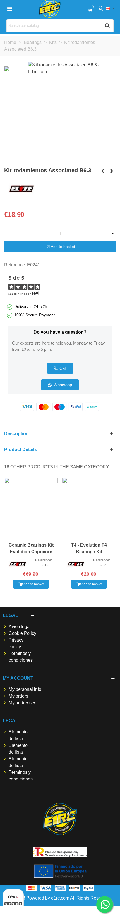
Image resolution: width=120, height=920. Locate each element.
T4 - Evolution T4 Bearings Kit (89, 548)
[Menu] (9, 8)
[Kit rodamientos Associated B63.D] (103, 171)
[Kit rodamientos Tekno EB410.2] (111, 171)
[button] (60, 368)
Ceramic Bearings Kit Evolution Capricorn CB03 (31, 552)
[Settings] (100, 8)
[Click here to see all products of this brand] (21, 189)
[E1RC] (60, 819)
